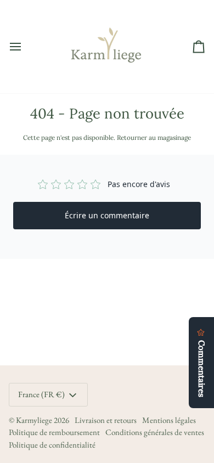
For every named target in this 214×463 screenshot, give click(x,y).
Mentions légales (169, 420)
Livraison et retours (106, 420)
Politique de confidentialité (52, 444)
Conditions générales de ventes (154, 432)
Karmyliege (34, 420)
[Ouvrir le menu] (25, 46)
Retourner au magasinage (154, 137)
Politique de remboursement (54, 432)
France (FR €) (41, 394)
